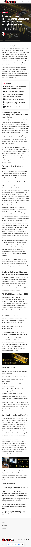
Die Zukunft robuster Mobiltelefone (14, 107)
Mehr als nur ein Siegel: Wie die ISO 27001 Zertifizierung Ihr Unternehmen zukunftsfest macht (14, 506)
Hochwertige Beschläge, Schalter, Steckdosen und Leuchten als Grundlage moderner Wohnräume (15, 500)
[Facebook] (24, 540)
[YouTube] (28, 540)
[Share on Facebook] (5, 29)
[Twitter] (26, 540)
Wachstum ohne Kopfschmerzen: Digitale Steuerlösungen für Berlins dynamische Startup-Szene (15, 512)
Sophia (7, 33)
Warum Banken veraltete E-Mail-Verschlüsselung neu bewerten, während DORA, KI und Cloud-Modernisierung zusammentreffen (15, 493)
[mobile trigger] (3, 1)
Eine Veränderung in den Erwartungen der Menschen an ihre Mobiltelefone (15, 87)
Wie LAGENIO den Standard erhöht (14, 99)
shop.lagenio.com (7, 328)
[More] (16, 29)
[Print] (13, 29)
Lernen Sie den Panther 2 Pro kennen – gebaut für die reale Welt (14, 103)
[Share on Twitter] (8, 29)
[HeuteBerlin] (10, 1)
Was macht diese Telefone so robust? (15, 91)
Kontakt (4, 528)
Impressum (4, 525)
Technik (4, 12)
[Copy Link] (11, 29)
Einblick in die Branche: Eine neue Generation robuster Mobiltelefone (13, 95)
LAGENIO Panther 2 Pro (20, 73)
